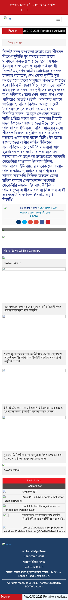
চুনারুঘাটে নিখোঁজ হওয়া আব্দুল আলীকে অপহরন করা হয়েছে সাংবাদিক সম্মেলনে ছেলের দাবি (33, 457)
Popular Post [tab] (34, 486)
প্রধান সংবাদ (15, 43)
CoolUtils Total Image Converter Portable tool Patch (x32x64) (32, 508)
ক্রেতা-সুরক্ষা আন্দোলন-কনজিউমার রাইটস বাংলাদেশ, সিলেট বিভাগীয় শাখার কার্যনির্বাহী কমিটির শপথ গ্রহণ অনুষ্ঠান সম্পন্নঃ (33, 357)
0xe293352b (12, 471)
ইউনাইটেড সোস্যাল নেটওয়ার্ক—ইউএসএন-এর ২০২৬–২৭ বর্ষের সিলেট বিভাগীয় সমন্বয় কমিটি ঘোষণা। (34, 410)
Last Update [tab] (34, 480)
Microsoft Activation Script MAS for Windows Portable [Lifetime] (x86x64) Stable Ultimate (34, 529)
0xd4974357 (12, 263)
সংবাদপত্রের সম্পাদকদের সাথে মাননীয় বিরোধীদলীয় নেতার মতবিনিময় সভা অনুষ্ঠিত (32, 308)
